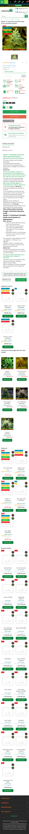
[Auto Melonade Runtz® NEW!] (8, 619)
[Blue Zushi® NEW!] (21, 619)
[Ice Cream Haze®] (21, 559)
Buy (24, 76)
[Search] (26, 16)
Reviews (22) (5, 147)
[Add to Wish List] (22, 62)
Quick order (14, 117)
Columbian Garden (11, 65)
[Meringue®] (8, 650)
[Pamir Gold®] (8, 681)
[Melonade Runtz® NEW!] (8, 741)
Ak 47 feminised (7, 468)
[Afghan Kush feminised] (8, 297)
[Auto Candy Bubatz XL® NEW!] (21, 681)
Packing (4, 101)
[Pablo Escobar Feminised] (21, 297)
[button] (10, 2)
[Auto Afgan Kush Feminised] (21, 490)
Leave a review (21, 280)
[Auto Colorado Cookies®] (21, 650)
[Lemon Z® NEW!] (8, 588)
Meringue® (8, 658)
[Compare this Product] (26, 62)
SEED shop (6, 19)
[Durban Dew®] (8, 559)
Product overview (8, 143)
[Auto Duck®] (8, 712)
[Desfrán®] (21, 712)
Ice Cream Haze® (21, 568)
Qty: (4, 105)
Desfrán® (21, 720)
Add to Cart (14, 112)
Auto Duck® (7, 720)
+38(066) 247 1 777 (23, 12)
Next (11, 121)
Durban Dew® (8, 568)
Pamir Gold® (7, 689)
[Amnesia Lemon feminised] (8, 328)
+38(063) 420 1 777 (23, 8)
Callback (25, 13)
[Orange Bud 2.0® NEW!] (8, 772)
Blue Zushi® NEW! (21, 628)
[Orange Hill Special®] (21, 588)
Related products (7, 150)
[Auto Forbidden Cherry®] (21, 741)
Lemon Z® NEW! (7, 597)
